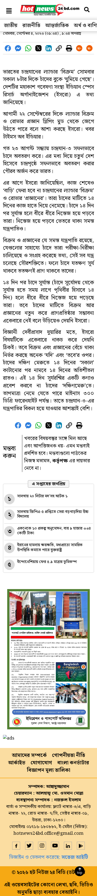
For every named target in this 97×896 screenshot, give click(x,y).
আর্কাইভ (16, 763)
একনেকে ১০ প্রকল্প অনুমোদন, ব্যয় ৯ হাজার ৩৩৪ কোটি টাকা (54, 530)
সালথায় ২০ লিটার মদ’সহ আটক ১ (42, 496)
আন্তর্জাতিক (57, 26)
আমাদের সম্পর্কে (29, 755)
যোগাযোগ (41, 763)
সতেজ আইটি (74, 857)
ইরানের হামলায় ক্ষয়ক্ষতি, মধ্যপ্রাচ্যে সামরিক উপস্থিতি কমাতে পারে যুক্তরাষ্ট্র (50, 547)
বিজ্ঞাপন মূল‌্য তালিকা (48, 770)
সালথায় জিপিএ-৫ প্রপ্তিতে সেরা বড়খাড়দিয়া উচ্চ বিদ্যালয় (53, 514)
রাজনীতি (31, 26)
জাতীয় (10, 26)
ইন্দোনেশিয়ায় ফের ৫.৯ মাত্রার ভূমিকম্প (47, 562)
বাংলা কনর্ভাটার (73, 763)
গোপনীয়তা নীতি (68, 755)
